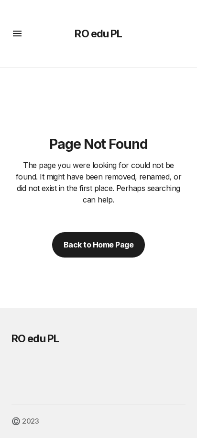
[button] (17, 33)
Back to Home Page (99, 244)
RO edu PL (98, 33)
